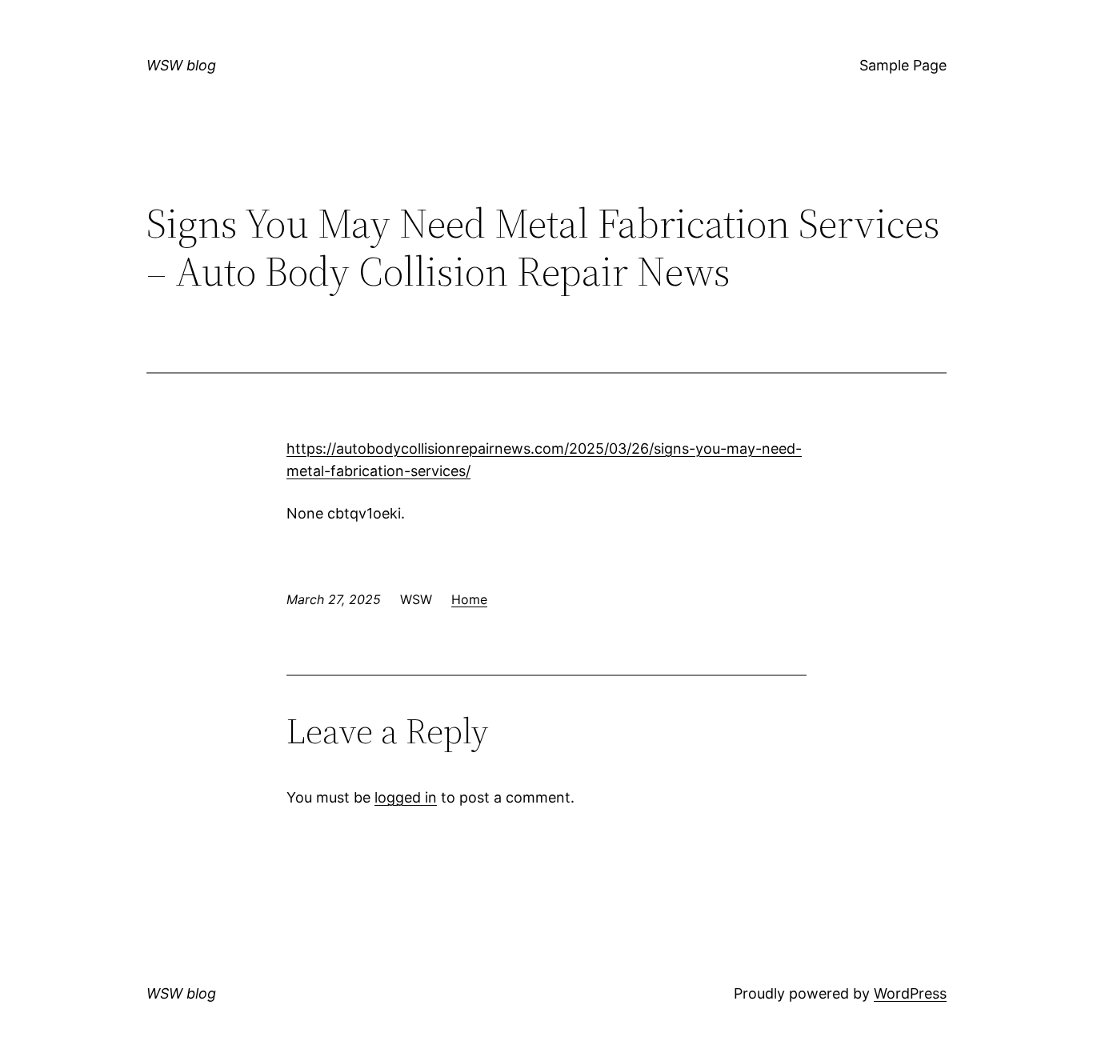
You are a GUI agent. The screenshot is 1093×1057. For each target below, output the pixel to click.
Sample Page (903, 65)
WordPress (910, 993)
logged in (405, 797)
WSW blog (181, 65)
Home (469, 599)
